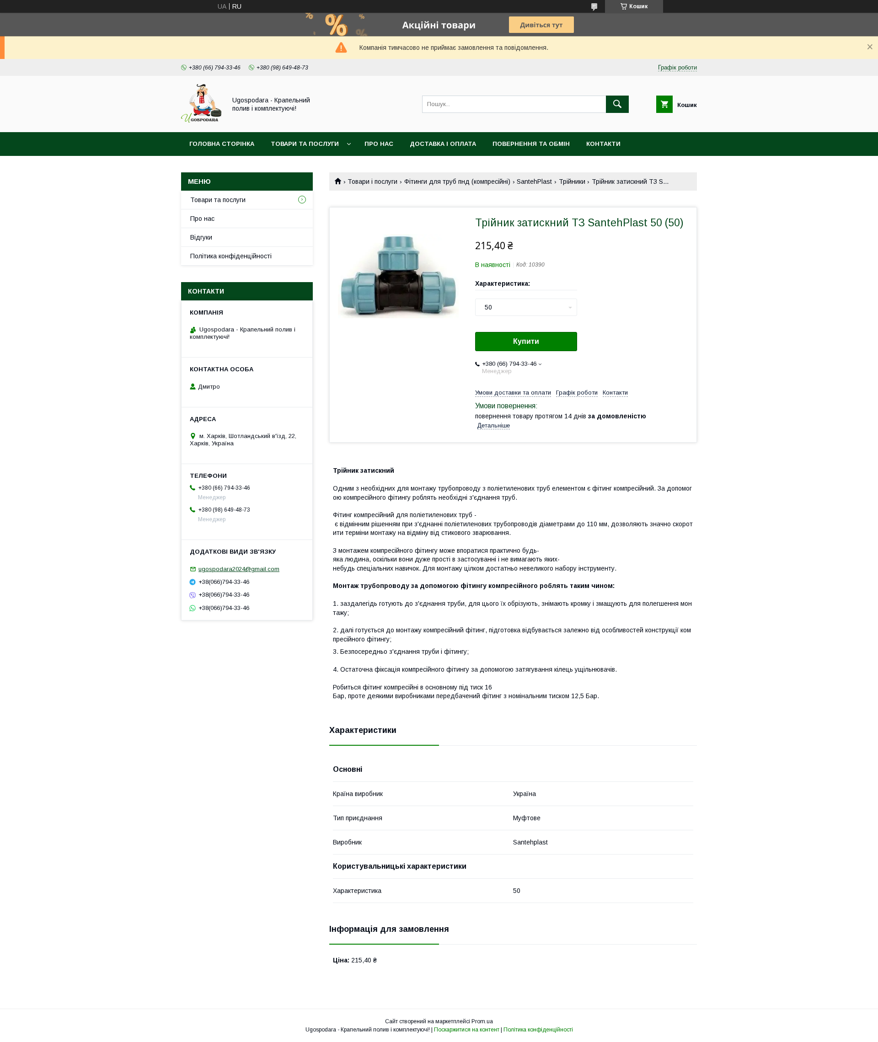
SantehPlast (534, 181)
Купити (526, 341)
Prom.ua (482, 1021)
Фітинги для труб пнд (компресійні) (457, 181)
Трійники (572, 181)
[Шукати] (617, 104)
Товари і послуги (372, 181)
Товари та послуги (305, 143)
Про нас (378, 143)
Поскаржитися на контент (466, 1029)
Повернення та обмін (531, 143)
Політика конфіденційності (231, 256)
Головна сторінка (221, 143)
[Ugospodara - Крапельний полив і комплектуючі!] (201, 120)
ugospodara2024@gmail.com (238, 569)
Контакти (603, 143)
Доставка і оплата (443, 143)
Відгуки (201, 237)
